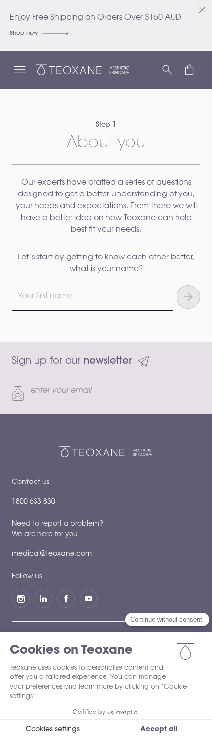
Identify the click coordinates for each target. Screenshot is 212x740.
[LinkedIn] (43, 599)
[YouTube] (89, 599)
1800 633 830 (33, 502)
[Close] (202, 10)
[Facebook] (66, 599)
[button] (189, 70)
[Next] (188, 297)
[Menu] (20, 70)
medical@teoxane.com (52, 554)
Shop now (24, 33)
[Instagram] (21, 599)
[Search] (167, 70)
